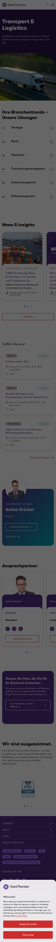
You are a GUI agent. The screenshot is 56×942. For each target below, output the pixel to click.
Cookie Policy (21, 916)
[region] (28, 911)
